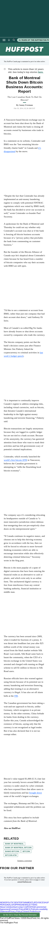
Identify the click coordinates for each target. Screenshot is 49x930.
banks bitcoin (12, 851)
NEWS (3, 902)
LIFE (35, 902)
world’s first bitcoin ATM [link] (15, 460)
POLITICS (10, 902)
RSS (29, 907)
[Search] (13, 40)
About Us (4, 907)
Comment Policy (17, 909)
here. (40, 72)
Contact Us (22, 907)
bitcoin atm (11, 855)
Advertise (12, 907)
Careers (38, 907)
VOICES (41, 902)
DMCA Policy (30, 909)
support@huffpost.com (24, 882)
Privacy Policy (15, 911)
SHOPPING (16, 905)
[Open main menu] (4, 40)
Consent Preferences (31, 911)
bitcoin (26, 851)
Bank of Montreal (14, 844)
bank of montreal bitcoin (18, 848)
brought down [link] (35, 792)
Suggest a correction (24, 861)
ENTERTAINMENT (24, 902)
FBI (16, 696)
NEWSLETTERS (29, 905)
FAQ (36, 880)
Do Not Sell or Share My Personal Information (20, 915)
